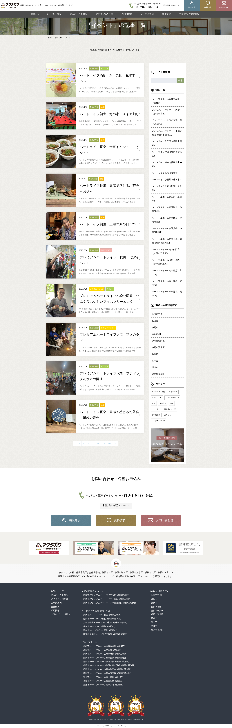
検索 (180, 80)
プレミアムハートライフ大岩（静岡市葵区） (166, 112)
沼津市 (155, 367)
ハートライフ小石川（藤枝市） (167, 179)
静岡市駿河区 (158, 341)
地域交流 (163, 403)
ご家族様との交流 (169, 409)
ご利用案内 (126, 14)
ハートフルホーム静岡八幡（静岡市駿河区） (167, 230)
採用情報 (166, 14)
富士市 (155, 361)
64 (109, 443)
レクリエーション (172, 397)
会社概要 (55, 607)
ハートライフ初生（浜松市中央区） (167, 164)
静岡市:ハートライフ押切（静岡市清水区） (102, 619)
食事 (153, 403)
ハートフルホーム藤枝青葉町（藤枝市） (166, 101)
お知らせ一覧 (57, 591)
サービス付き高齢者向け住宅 (96, 611)
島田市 (155, 321)
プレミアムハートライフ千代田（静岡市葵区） (167, 122)
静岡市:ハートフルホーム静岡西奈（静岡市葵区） (105, 658)
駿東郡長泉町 (158, 374)
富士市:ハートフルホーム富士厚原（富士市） (103, 677)
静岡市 (155, 327)
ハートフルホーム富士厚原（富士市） (167, 272)
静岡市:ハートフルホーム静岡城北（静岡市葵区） (105, 654)
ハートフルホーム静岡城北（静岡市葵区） (167, 209)
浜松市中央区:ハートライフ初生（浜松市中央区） (105, 622)
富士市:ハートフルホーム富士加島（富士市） (103, 681)
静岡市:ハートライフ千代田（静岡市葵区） (102, 615)
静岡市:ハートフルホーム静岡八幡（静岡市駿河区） (106, 661)
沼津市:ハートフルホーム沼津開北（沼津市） (103, 685)
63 (104, 443)
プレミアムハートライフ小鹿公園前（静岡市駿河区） (167, 133)
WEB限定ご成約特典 (189, 14)
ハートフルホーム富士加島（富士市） (167, 283)
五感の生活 (173, 392)
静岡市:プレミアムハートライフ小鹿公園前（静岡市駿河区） (110, 603)
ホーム (50, 38)
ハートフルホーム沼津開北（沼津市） (167, 293)
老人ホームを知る (78, 14)
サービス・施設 (53, 14)
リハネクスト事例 (158, 392)
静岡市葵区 (157, 334)
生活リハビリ (157, 397)
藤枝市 (155, 354)
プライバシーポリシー (61, 614)
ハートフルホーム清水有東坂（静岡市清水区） (166, 262)
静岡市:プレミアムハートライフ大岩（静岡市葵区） (106, 595)
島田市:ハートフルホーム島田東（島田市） (102, 650)
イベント (67, 38)
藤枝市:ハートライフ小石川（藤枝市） (100, 630)
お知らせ (35, 14)
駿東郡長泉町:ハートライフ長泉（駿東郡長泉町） (105, 634)
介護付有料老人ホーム (92, 591)
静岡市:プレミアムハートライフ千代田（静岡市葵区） (107, 599)
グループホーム (89, 642)
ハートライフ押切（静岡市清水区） (167, 154)
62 (98, 443)
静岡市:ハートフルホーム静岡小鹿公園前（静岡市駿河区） (109, 665)
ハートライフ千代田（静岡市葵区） (167, 143)
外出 (171, 403)
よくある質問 (147, 14)
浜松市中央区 (158, 314)
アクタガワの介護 (104, 14)
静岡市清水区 (158, 347)
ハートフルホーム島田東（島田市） (167, 199)
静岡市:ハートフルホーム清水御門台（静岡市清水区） (107, 669)
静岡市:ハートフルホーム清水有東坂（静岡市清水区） (107, 673)
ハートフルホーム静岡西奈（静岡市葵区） (167, 220)
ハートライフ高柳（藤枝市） (166, 173)
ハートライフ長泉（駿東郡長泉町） (167, 188)
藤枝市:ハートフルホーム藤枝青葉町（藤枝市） (104, 646)
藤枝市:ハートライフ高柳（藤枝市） (99, 626)
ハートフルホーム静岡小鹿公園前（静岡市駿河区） (167, 241)
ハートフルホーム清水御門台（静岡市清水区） (166, 251)
